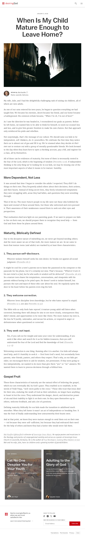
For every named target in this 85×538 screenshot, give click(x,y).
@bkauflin (18, 434)
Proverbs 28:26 (73, 274)
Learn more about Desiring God (20, 521)
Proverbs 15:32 (35, 304)
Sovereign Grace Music (43, 434)
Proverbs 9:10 (60, 162)
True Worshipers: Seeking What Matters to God (61, 440)
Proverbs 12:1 (14, 304)
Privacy (71, 533)
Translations (55, 533)
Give (77, 533)
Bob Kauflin (8, 434)
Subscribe (75, 523)
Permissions (64, 533)
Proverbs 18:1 (23, 262)
